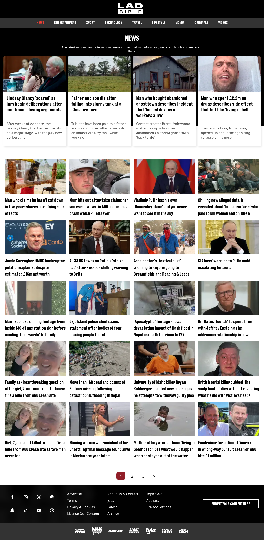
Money (180, 22)
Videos (223, 22)
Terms (72, 500)
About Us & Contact (122, 494)
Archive (113, 513)
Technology (113, 22)
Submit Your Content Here (231, 504)
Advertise (74, 494)
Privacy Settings (158, 507)
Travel (137, 22)
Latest (112, 507)
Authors (152, 500)
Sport (90, 22)
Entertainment (65, 22)
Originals (201, 22)
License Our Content (83, 513)
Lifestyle (158, 22)
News (40, 22)
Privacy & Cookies (81, 507)
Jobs (110, 500)
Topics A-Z (154, 494)
